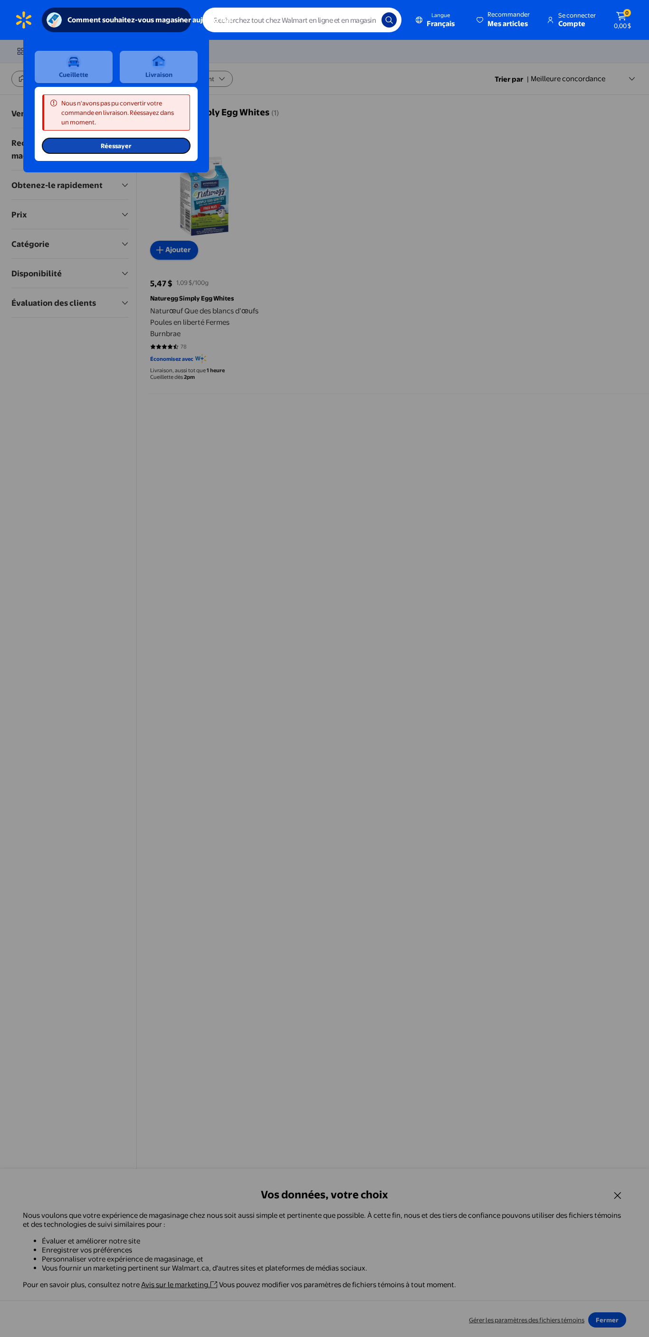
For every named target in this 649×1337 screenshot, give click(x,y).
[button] (503, 20)
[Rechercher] (389, 20)
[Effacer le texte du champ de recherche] (367, 20)
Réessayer (116, 146)
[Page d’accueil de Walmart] (23, 20)
